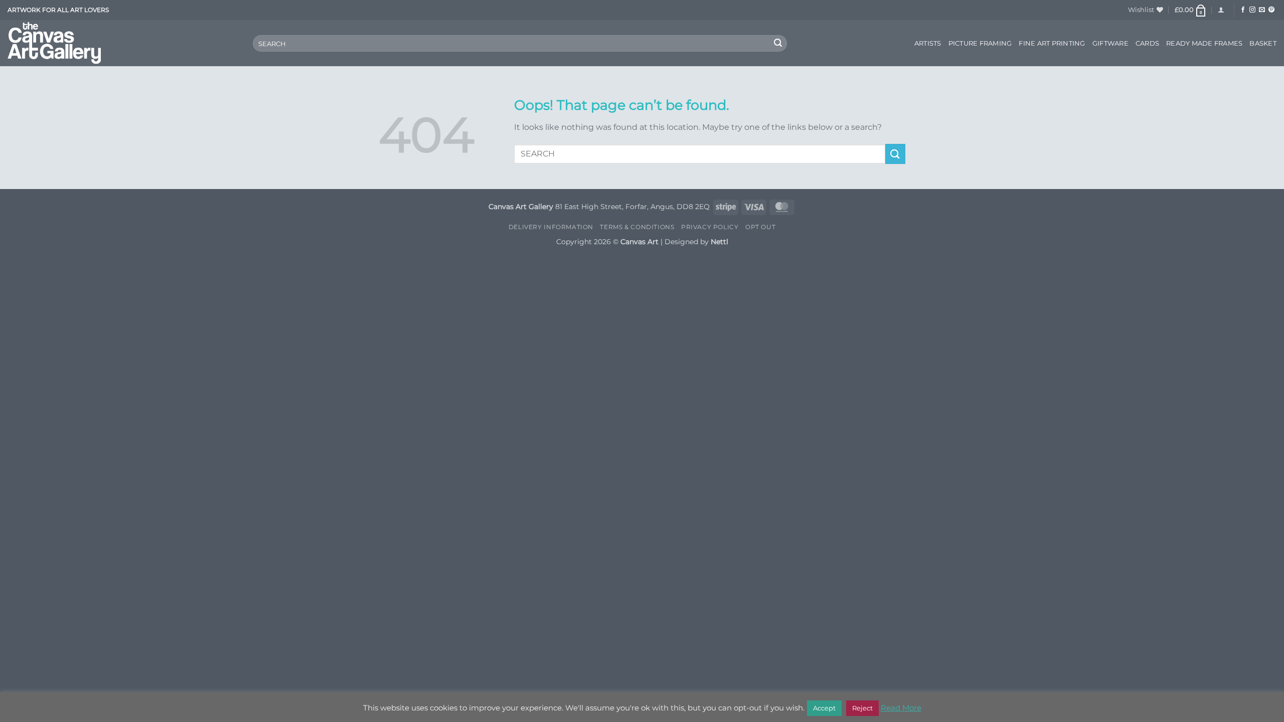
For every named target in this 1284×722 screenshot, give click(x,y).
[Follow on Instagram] (1252, 10)
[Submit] (777, 43)
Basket (1262, 43)
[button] (1191, 10)
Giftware (1110, 43)
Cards (1147, 43)
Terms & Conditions (637, 227)
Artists (927, 43)
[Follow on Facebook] (1243, 10)
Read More (901, 707)
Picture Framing (980, 43)
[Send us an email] (1262, 10)
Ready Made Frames (1204, 43)
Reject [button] (862, 708)
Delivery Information (551, 227)
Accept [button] (824, 708)
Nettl (719, 241)
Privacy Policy (710, 227)
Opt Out (760, 227)
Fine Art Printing (1052, 43)
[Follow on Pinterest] (1271, 10)
